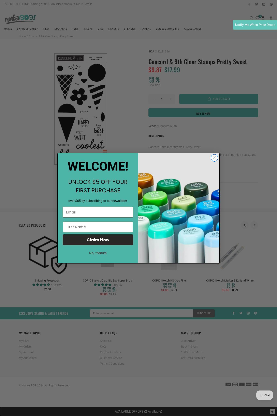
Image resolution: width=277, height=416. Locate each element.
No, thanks (98, 253)
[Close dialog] (214, 157)
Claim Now (98, 240)
